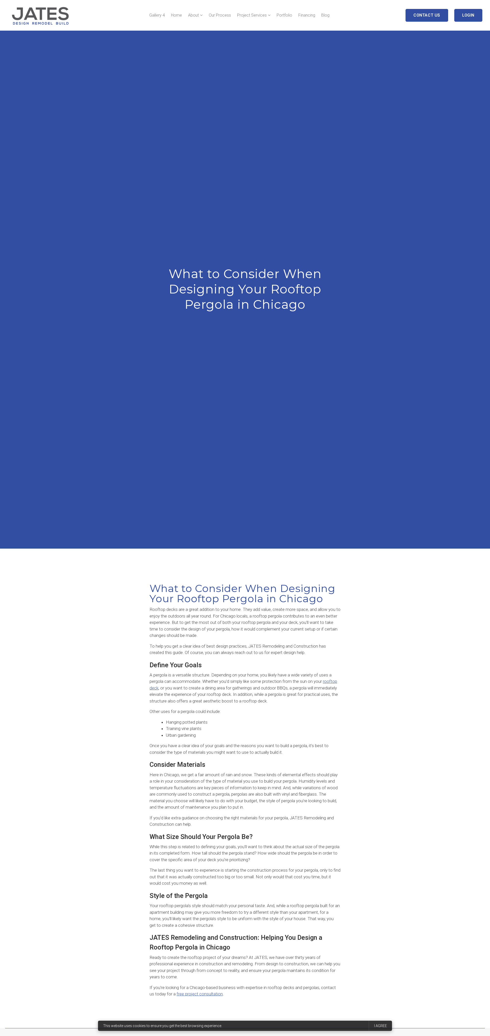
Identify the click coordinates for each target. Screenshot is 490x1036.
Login (468, 15)
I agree (380, 1026)
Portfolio (284, 15)
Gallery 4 (157, 15)
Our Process (220, 15)
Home (176, 15)
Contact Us (426, 15)
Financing (306, 15)
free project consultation (200, 993)
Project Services (252, 15)
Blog (325, 15)
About (193, 15)
